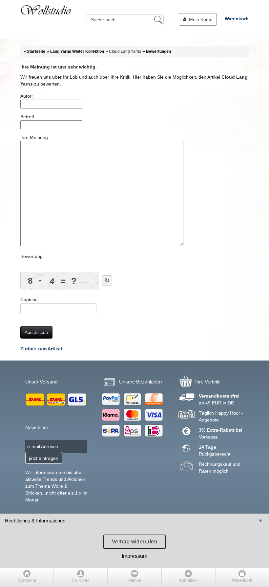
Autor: (26, 96)
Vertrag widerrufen (134, 541)
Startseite (27, 580)
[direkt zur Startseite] (46, 19)
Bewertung (31, 256)
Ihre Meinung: (34, 137)
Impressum (134, 556)
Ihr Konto (81, 580)
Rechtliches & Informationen (35, 520)
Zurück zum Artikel (41, 348)
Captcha (29, 299)
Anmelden (188, 580)
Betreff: (27, 116)
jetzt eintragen (43, 458)
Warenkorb (237, 18)
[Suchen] (158, 19)
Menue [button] (134, 580)
